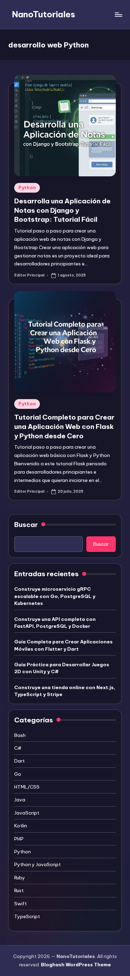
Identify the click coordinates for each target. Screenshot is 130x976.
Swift (20, 903)
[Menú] (118, 14)
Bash (20, 735)
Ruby (19, 877)
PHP (19, 839)
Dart (19, 761)
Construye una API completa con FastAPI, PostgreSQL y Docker (55, 622)
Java (19, 800)
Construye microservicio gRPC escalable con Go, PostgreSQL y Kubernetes (54, 596)
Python (27, 187)
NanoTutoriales (43, 14)
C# (17, 748)
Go (17, 774)
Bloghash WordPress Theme (76, 964)
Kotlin (20, 826)
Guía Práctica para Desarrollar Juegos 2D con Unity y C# (61, 668)
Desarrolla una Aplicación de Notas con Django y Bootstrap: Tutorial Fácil (62, 210)
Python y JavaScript (37, 864)
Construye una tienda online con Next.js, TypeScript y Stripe (64, 690)
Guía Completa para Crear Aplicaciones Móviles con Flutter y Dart (63, 645)
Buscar (26, 524)
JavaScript (26, 813)
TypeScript (27, 916)
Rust (19, 890)
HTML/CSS (27, 787)
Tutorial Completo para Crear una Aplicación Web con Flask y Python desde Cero (64, 426)
